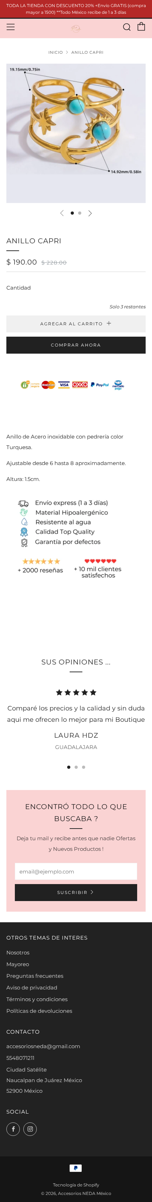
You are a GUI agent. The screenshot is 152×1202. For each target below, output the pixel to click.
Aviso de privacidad (31, 987)
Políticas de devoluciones (39, 1011)
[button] (72, 213)
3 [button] (83, 767)
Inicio (55, 52)
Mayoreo (17, 964)
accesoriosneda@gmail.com (43, 1046)
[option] (76, 133)
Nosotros (17, 952)
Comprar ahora (76, 345)
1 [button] (68, 767)
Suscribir (72, 892)
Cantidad (18, 287)
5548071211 (20, 1058)
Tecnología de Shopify (76, 1185)
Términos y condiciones (37, 999)
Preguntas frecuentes (34, 975)
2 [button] (76, 767)
